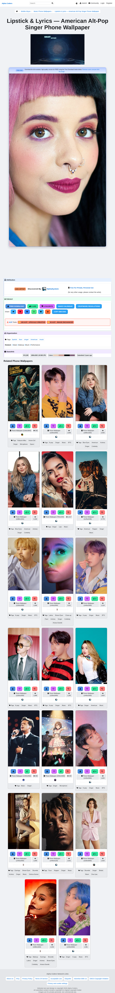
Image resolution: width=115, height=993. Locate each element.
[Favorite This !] (53, 599)
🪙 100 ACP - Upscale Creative (32, 322)
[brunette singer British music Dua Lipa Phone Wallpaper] (91, 848)
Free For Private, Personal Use (82, 288)
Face (46, 619)
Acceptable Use (56, 979)
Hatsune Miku (21, 440)
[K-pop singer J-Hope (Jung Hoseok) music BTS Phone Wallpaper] (57, 680)
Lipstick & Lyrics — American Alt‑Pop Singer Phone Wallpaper (77, 11)
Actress (102, 442)
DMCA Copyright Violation (99, 979)
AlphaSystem (53, 289)
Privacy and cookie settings (57, 983)
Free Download (16, 306)
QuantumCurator (64, 780)
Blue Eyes (86, 442)
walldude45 (64, 609)
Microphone (24, 444)
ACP (10, 322)
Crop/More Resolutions (89, 306)
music (42, 339)
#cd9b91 (61, 355)
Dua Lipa (94, 874)
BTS (69, 442)
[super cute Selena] (23, 848)
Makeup (20, 345)
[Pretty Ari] (40, 935)
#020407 (67, 355)
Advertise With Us (80, 979)
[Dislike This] (68, 599)
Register (109, 3)
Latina (51, 615)
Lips (60, 527)
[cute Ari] (57, 593)
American (34, 339)
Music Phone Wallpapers (43, 11)
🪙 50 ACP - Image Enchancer (60, 322)
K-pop (51, 442)
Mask (14, 345)
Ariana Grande (57, 623)
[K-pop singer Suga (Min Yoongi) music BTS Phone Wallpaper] (91, 593)
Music (64, 442)
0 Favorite (48, 306)
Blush (27, 345)
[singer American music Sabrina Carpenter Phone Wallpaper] (91, 683)
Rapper (94, 529)
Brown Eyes (59, 615)
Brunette (35, 870)
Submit (84, 3)
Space (32, 444)
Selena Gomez (34, 874)
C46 (97, 865)
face (20, 339)
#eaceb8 (56, 355)
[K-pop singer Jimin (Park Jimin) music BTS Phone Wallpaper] (23, 680)
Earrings (17, 870)
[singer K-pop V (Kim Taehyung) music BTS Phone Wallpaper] (74, 935)
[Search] (52, 3)
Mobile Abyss (25, 11)
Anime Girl (32, 440)
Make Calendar (65, 306)
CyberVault (29, 780)
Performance (35, 345)
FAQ (17, 979)
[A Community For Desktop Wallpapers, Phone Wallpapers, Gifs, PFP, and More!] (17, 11)
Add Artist (20, 289)
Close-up (68, 615)
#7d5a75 (72, 355)
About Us (10, 979)
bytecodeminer (30, 435)
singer (26, 339)
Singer (15, 444)
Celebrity (94, 446)
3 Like (33, 306)
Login (102, 3)
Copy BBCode (60, 312)
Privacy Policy (27, 979)
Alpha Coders (7, 3)
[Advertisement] (57, 262)
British (101, 870)
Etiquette (68, 979)
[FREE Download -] (46, 599)
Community (94, 3)
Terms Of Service (41, 979)
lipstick (14, 339)
